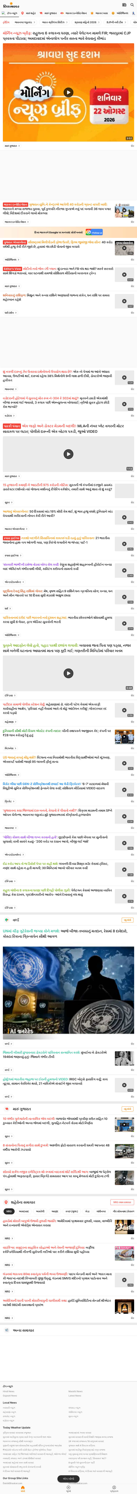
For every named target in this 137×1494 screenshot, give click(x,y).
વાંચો (23, 1491)
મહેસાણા (9, 721)
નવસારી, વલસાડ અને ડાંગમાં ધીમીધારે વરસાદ (22, 1458)
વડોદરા (8, 415)
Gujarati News (10, 1395)
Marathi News (75, 1391)
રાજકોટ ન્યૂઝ (9, 1416)
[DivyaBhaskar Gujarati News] (11, 5)
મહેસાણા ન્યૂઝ (9, 1412)
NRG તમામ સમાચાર (122, 1202)
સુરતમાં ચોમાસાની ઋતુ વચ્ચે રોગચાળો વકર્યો (22, 1467)
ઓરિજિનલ (10, 259)
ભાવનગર (9, 389)
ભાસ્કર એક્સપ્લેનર (15, 528)
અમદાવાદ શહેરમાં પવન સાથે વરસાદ (18, 1462)
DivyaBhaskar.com (77, 1483)
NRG (9, 1211)
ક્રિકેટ (8, 801)
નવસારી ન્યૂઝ (9, 1407)
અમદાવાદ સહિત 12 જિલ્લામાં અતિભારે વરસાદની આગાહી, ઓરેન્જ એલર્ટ (34, 1454)
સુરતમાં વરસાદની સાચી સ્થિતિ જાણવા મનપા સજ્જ (90, 1437)
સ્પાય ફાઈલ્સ (12, 555)
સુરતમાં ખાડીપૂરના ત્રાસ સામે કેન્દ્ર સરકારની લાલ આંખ (27, 1437)
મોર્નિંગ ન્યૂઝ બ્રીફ (76, 1467)
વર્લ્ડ (7, 1043)
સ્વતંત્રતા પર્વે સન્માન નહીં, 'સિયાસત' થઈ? (87, 1458)
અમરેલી (40, 1211)
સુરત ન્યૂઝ (73, 1416)
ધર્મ (6, 608)
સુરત (7, 502)
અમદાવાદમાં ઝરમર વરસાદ (80, 1432)
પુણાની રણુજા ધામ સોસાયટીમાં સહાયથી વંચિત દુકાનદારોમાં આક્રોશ (32, 1445)
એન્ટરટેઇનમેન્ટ (13, 581)
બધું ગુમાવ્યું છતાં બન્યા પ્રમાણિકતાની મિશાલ (87, 1454)
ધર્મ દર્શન (9, 312)
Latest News (74, 1395)
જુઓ (68, 1491)
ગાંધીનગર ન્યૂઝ (75, 1412)
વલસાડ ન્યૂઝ (74, 1407)
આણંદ (55, 1211)
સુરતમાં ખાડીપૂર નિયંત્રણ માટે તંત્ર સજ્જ (86, 1449)
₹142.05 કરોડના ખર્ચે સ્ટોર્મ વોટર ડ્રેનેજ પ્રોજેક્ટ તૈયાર (27, 1449)
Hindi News (8, 1391)
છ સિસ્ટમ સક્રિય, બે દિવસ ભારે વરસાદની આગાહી (90, 1471)
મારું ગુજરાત (11, 145)
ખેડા (87, 1211)
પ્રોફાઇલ (114, 1491)
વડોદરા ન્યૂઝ (8, 1420)
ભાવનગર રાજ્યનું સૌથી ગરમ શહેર (18, 1441)
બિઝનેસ (9, 748)
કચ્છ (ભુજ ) (71, 1211)
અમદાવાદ (24, 1211)
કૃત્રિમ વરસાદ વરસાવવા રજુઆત (17, 1432)
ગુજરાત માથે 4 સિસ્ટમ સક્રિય (81, 1445)
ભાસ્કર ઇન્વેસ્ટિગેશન (15, 221)
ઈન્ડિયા (9, 695)
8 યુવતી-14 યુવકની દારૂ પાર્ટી (81, 1462)
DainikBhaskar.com (12, 1483)
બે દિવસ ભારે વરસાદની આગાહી (16, 1471)
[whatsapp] (127, 145)
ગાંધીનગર (101, 1211)
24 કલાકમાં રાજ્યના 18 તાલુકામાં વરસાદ (86, 1441)
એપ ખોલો (68, 1478)
